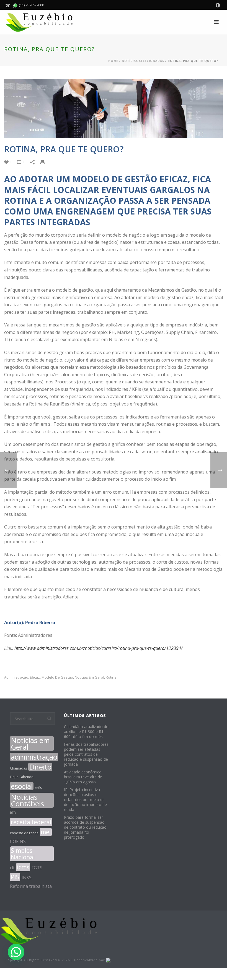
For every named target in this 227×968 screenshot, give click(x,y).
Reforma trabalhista (31, 886)
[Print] (45, 161)
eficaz (35, 677)
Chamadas (18, 768)
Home (113, 61)
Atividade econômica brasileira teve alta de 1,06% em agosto (83, 777)
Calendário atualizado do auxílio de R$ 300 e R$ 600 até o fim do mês (86, 731)
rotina (111, 677)
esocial (22, 786)
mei (46, 832)
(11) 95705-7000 (31, 4)
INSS (27, 878)
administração (16, 677)
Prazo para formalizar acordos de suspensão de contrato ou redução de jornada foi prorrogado (85, 827)
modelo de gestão (57, 677)
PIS (15, 877)
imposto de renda (24, 833)
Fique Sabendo (21, 777)
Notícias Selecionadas (143, 61)
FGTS (37, 868)
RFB (13, 812)
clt (12, 868)
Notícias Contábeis (27, 800)
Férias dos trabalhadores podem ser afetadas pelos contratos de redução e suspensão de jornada (86, 754)
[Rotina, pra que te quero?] (113, 108)
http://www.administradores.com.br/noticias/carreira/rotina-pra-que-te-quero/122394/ (98, 648)
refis (38, 787)
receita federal (31, 822)
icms (23, 867)
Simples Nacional (23, 854)
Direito (40, 767)
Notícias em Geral (89, 677)
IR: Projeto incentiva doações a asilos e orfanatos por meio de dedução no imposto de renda (85, 799)
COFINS (18, 841)
